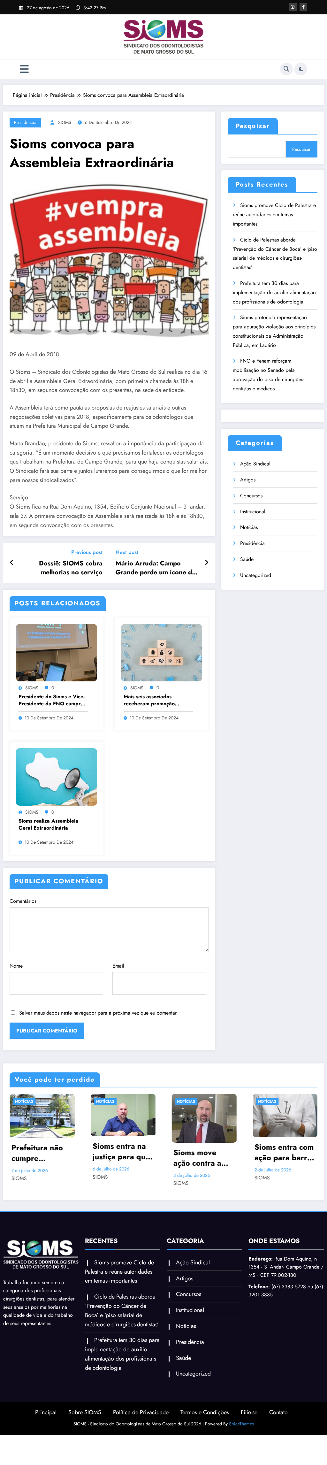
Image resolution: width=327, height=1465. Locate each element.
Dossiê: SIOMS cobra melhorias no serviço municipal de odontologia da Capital (65, 568)
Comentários (23, 901)
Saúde (247, 559)
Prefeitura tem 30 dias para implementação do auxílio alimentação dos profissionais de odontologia (274, 292)
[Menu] (24, 69)
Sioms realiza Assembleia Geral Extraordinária (48, 824)
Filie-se (249, 1421)
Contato (278, 1421)
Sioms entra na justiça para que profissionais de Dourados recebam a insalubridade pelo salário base (42, 1151)
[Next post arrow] (207, 563)
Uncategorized (255, 575)
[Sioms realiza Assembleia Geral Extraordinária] (56, 776)
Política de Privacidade (141, 1421)
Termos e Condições (204, 1421)
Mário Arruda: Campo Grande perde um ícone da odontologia (155, 568)
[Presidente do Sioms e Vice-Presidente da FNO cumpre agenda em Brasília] (56, 652)
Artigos (247, 479)
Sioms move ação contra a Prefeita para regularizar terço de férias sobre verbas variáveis (123, 1158)
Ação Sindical (255, 463)
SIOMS (64, 122)
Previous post (87, 552)
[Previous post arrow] (12, 563)
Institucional (252, 511)
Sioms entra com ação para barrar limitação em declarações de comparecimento (204, 1152)
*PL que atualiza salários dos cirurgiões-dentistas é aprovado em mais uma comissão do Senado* (284, 1167)
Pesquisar (253, 126)
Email (118, 966)
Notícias (249, 527)
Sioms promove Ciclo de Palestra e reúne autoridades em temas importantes (274, 214)
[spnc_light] (300, 69)
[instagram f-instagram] (293, 7)
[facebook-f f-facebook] (303, 7)
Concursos (251, 495)
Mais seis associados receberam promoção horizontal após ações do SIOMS (153, 700)
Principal (46, 1421)
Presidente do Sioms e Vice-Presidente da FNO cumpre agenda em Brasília (52, 700)
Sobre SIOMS (84, 1421)
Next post (127, 552)
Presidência (25, 122)
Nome (16, 966)
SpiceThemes (241, 1433)
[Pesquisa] (286, 69)
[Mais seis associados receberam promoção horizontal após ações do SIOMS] (161, 652)
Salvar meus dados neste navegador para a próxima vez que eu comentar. (98, 1012)
